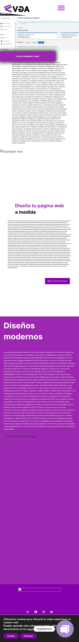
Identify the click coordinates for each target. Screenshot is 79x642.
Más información (57, 281)
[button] (4, 171)
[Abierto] (61, 9)
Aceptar (11, 635)
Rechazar (28, 635)
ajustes (32, 629)
